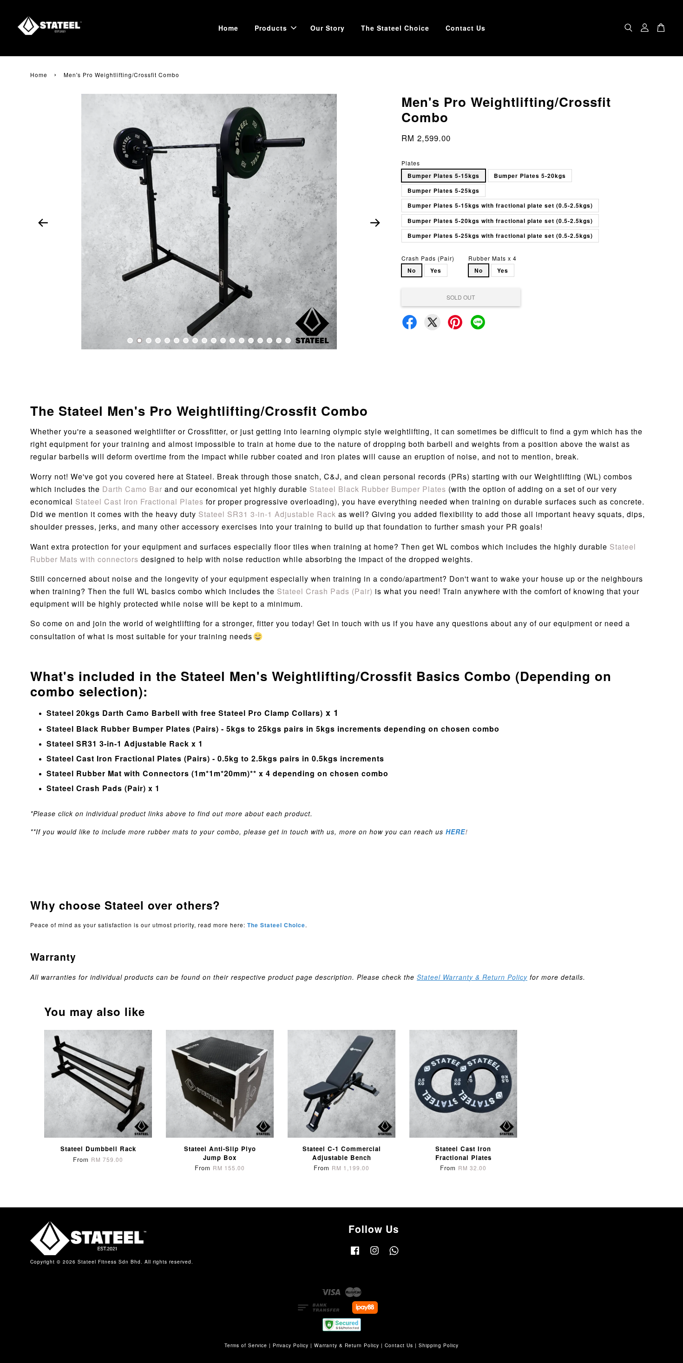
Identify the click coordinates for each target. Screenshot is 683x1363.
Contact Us (466, 28)
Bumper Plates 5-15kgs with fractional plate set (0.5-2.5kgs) (500, 205)
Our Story (327, 28)
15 (260, 340)
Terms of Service (245, 1345)
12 (232, 340)
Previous (42, 222)
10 (214, 340)
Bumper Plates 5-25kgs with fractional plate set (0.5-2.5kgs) (500, 235)
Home (228, 28)
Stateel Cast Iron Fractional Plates (139, 501)
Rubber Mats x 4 (492, 258)
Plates (410, 163)
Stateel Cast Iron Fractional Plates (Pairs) (128, 758)
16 (269, 340)
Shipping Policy (439, 1345)
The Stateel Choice (395, 28)
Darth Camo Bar (132, 489)
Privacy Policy (291, 1345)
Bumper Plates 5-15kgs (443, 175)
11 (223, 340)
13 (241, 340)
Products (271, 28)
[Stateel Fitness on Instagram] (374, 1255)
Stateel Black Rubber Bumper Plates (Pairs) (132, 728)
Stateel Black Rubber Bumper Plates (377, 489)
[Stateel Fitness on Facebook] (354, 1255)
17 (279, 340)
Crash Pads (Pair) (427, 258)
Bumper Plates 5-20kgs (530, 175)
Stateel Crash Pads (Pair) (325, 591)
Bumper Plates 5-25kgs (443, 190)
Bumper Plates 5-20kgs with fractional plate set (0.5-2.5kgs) (500, 220)
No (411, 270)
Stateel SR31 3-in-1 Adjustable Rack (267, 514)
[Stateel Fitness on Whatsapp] (394, 1255)
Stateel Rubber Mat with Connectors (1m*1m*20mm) (148, 773)
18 (288, 340)
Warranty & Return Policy (346, 1345)
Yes (435, 270)
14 (251, 340)
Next (375, 222)
